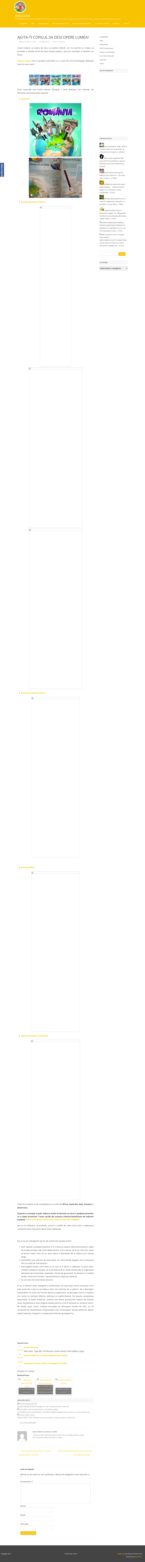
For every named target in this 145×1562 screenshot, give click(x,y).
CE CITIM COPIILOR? (102, 24)
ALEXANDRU (23, 24)
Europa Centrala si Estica (33, 693)
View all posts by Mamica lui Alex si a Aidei (48, 1437)
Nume (23, 1506)
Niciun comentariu (58, 42)
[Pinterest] (78, 1549)
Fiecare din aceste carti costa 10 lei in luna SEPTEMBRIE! (52, 1219)
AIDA (33, 24)
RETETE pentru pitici (60, 24)
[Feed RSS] (80, 1549)
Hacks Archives (31, 1347)
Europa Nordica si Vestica (33, 202)
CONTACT (116, 24)
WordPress (138, 1557)
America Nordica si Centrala (34, 1035)
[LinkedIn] (71, 1549)
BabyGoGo (22, 16)
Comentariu (26, 1481)
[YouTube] (74, 1549)
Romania (25, 99)
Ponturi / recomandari (81, 24)
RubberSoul (121, 1554)
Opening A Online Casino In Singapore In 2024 (45, 1363)
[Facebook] (67, 1549)
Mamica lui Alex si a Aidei (27, 42)
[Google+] (69, 1549)
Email (22, 1515)
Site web (24, 1524)
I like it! (126, 24)
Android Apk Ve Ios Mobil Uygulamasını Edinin (45, 1355)
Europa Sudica (27, 867)
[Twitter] (65, 1549)
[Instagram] (76, 1549)
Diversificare (43, 24)
